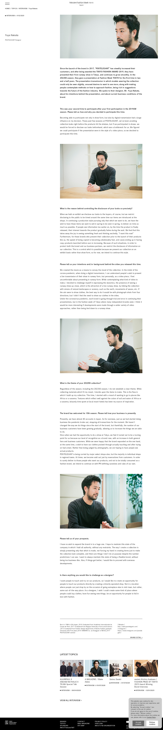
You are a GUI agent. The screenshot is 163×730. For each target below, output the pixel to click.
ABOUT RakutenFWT (67, 727)
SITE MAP (81, 725)
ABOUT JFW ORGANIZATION (105, 725)
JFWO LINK (99, 723)
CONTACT (81, 721)
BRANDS (63, 721)
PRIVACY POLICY (101, 721)
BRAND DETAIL (135, 637)
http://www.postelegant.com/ (128, 626)
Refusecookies (152, 723)
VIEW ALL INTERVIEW (70, 700)
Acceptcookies (138, 723)
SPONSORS (64, 725)
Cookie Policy (151, 717)
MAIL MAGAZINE (84, 723)
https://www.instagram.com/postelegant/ (130, 631)
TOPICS (62, 723)
